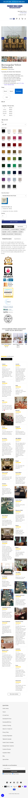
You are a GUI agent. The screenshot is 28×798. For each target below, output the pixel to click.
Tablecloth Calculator (7, 739)
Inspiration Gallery (6, 752)
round (23, 229)
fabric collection (7, 234)
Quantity (3, 213)
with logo (18, 234)
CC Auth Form (6, 715)
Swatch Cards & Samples (8, 742)
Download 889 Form (7, 722)
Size (2, 122)
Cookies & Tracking (7, 725)
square (4, 231)
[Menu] (25, 18)
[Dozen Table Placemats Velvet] (18, 338)
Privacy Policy (6, 732)
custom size (5, 229)
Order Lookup (5, 708)
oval (9, 231)
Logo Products (16, 773)
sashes (21, 231)
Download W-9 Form (7, 718)
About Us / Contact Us (7, 728)
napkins (15, 231)
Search (4, 711)
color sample (15, 229)
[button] (2, 795)
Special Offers (6, 759)
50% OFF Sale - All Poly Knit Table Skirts (14, 1)
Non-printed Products (7, 773)
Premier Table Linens (15, 793)
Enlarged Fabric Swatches (8, 745)
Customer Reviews (7, 749)
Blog (3, 756)
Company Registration (7, 735)
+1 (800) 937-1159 (22, 14)
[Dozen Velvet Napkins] (6, 338)
